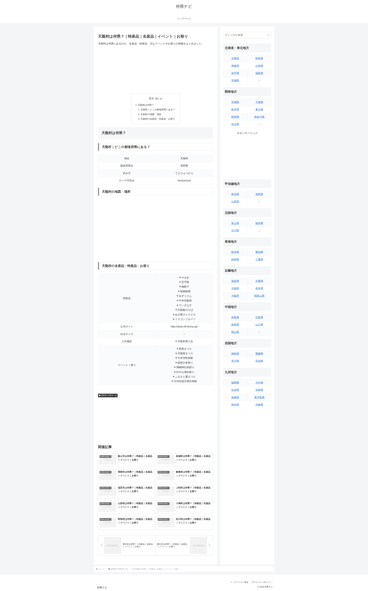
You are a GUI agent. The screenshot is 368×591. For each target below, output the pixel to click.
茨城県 (235, 102)
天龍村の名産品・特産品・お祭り (158, 119)
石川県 (235, 230)
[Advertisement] (155, 70)
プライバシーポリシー (261, 582)
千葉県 (259, 102)
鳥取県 (235, 317)
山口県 (259, 324)
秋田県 (259, 58)
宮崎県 (259, 390)
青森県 (235, 65)
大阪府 (235, 295)
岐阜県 (235, 252)
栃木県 (235, 109)
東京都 (259, 109)
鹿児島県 (259, 397)
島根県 (235, 324)
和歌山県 (259, 295)
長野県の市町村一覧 (109, 395)
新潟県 (235, 194)
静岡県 (235, 259)
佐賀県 (235, 390)
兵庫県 (259, 281)
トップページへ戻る (239, 582)
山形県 (259, 65)
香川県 (235, 361)
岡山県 (235, 332)
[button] (268, 35)
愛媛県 (259, 353)
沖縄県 (259, 404)
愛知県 (259, 252)
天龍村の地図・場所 (151, 114)
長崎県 (235, 397)
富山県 (235, 223)
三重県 (259, 259)
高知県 (259, 361)
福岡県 (235, 382)
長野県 (259, 194)
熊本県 (235, 404)
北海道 (235, 58)
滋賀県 (235, 281)
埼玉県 (235, 124)
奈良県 (259, 288)
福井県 (259, 223)
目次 (151, 98)
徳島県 (235, 353)
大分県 (259, 382)
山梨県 (235, 201)
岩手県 (235, 73)
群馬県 (235, 117)
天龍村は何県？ (146, 105)
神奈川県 (259, 117)
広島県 (259, 317)
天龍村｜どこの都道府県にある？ (158, 109)
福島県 (259, 73)
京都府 (235, 288)
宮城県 (235, 80)
